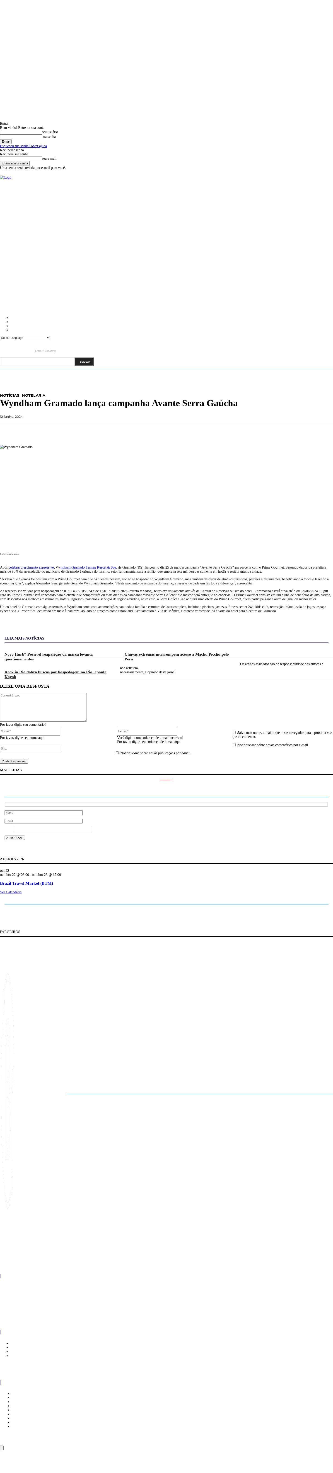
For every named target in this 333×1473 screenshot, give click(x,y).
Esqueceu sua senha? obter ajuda (23, 146)
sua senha (49, 137)
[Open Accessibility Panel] (2, 1448)
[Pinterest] (292, 430)
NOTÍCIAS (9, 395)
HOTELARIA (34, 395)
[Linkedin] (21, 350)
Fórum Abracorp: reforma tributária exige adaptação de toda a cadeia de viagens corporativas (76, 1302)
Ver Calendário (11, 892)
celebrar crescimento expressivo (31, 567)
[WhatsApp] (308, 430)
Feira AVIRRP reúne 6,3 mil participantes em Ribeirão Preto (48, 1312)
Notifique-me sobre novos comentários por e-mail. (273, 745)
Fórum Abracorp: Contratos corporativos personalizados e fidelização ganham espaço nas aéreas (78, 1293)
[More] (325, 431)
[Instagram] (12, 350)
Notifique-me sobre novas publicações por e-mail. (155, 753)
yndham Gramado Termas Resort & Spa (87, 567)
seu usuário (50, 132)
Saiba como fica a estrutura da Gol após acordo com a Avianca (50, 1284)
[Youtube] (29, 350)
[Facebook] (3, 350)
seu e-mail (49, 158)
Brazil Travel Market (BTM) (26, 883)
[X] (276, 430)
